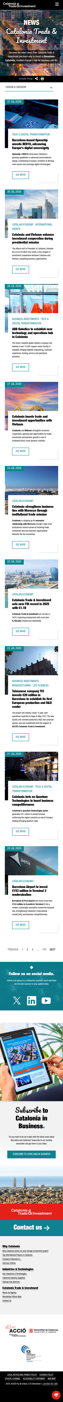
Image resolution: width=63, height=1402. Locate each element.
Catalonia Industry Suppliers (13, 1278)
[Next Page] (52, 949)
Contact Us (6, 1301)
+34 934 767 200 (50, 1384)
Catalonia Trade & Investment (20, 1288)
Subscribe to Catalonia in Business (31, 1154)
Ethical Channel (13, 1379)
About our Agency (9, 1293)
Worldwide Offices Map (11, 1297)
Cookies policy (46, 1375)
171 (45, 951)
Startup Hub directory (11, 1282)
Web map (52, 1379)
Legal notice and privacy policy (22, 1375)
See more (22, 176)
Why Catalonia (11, 1246)
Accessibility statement (34, 1379)
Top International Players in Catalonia (17, 1255)
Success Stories (9, 1263)
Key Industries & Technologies (14, 1274)
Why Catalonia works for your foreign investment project (25, 1251)
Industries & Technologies (17, 1269)
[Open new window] (56, 1395)
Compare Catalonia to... (11, 1259)
